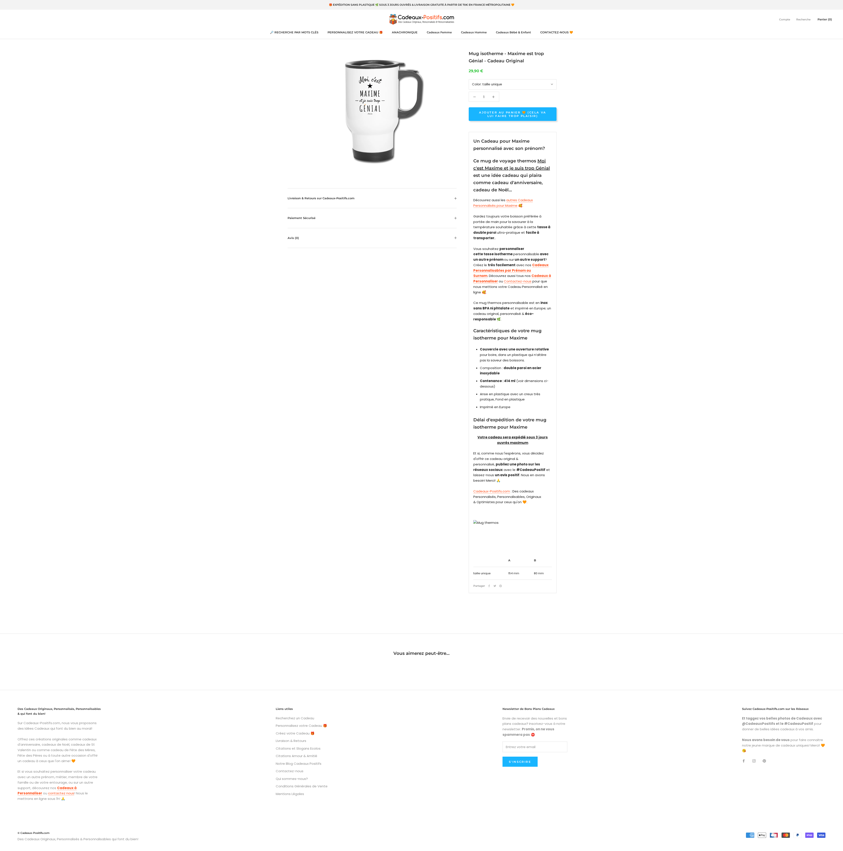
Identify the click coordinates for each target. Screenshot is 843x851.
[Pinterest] (500, 586)
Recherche (803, 19)
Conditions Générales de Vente (302, 786)
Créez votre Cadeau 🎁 (295, 733)
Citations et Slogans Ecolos (298, 748)
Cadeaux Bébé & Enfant (513, 32)
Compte (784, 19)
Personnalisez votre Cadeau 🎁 (301, 725)
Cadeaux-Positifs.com (491, 491)
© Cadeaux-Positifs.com (34, 833)
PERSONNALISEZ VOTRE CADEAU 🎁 (355, 32)
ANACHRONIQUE (405, 32)
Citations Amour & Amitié (296, 756)
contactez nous (61, 793)
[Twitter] (495, 586)
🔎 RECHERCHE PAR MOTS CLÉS (294, 32)
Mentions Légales (290, 794)
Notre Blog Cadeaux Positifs (298, 763)
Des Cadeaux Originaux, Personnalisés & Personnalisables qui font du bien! (78, 839)
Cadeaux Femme (439, 32)
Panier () (825, 19)
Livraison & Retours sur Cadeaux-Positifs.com (321, 198)
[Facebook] (489, 586)
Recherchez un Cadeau (295, 718)
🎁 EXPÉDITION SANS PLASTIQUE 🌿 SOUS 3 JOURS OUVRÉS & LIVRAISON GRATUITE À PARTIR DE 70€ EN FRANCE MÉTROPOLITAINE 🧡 (421, 4)
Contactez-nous (517, 281)
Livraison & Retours (291, 740)
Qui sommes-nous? (292, 778)
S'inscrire (520, 761)
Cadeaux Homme (474, 32)
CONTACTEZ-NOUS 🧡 (556, 32)
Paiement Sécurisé (301, 218)
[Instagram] (754, 760)
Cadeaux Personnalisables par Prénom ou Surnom (511, 270)
